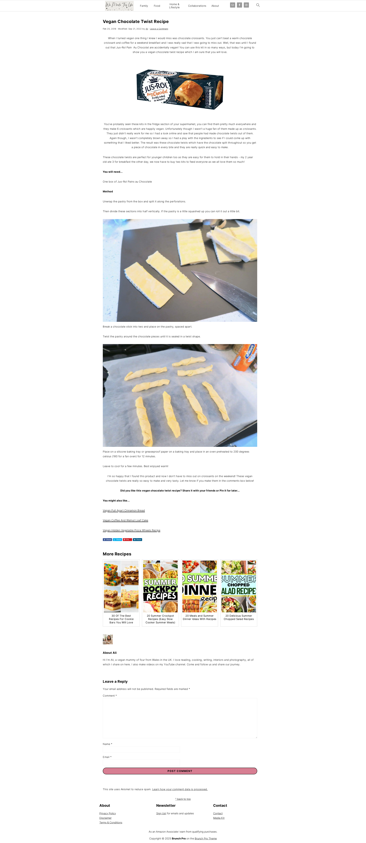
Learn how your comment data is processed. (180, 789)
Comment (110, 695)
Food (157, 5)
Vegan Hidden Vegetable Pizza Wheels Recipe (131, 530)
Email (107, 757)
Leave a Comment (159, 29)
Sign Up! (161, 813)
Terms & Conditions (110, 822)
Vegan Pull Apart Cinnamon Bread (124, 510)
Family (144, 5)
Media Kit (218, 817)
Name (107, 744)
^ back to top (183, 798)
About (215, 5)
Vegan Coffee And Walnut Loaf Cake (125, 520)
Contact (218, 813)
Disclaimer (105, 817)
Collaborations (197, 5)
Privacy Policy (107, 813)
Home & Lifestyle (174, 6)
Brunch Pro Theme (206, 838)
